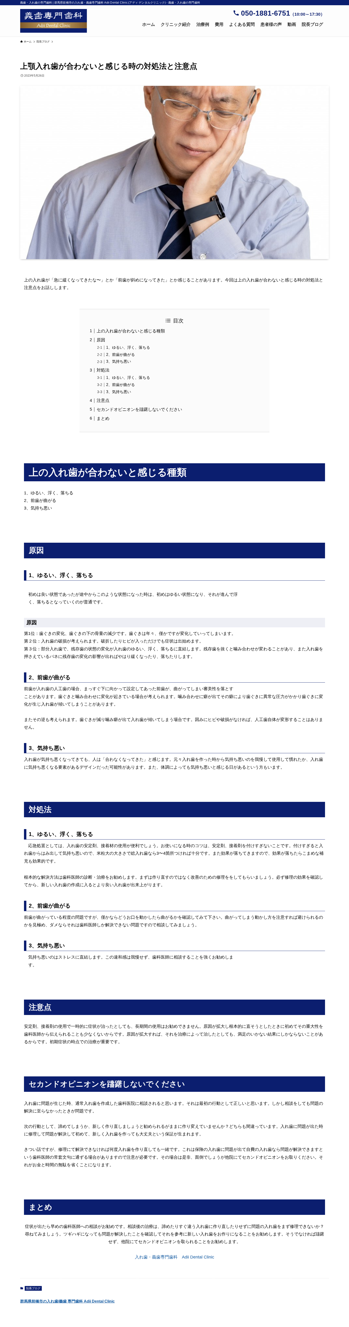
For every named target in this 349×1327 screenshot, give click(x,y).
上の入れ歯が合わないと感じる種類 (131, 331)
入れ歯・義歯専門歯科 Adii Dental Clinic (176, 1257)
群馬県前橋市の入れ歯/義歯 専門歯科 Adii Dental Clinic (67, 1301)
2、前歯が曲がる (120, 354)
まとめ (103, 418)
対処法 (103, 370)
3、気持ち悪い (118, 361)
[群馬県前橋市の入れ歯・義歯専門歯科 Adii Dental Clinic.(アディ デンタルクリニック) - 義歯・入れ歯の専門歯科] (53, 21)
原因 (101, 340)
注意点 (103, 400)
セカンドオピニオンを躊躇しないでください (139, 409)
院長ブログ (33, 1288)
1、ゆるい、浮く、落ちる (128, 347)
